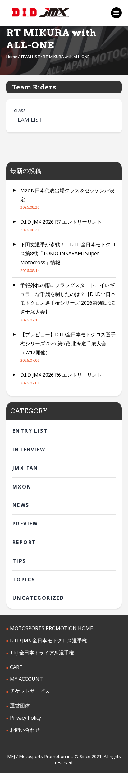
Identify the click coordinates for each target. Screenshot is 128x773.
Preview (25, 523)
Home (11, 56)
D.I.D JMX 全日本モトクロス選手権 (48, 640)
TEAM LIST (30, 56)
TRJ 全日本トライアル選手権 (42, 652)
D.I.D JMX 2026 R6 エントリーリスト (61, 374)
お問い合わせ (25, 729)
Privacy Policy (25, 717)
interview (29, 449)
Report (24, 542)
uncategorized (38, 597)
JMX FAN (25, 468)
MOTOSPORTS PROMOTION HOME (51, 628)
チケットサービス (30, 691)
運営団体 (20, 705)
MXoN (22, 486)
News (21, 505)
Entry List (30, 430)
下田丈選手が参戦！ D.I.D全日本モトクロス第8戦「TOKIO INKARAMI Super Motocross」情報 (68, 253)
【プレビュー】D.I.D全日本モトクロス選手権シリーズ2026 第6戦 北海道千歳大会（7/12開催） (68, 343)
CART (16, 667)
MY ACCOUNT (26, 678)
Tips (19, 560)
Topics (23, 579)
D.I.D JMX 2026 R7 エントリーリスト (61, 221)
